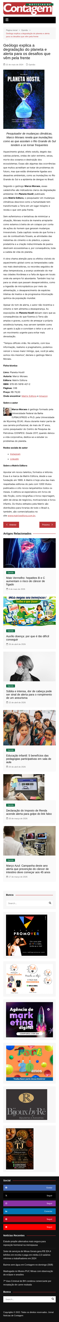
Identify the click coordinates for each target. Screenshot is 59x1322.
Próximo (46, 525)
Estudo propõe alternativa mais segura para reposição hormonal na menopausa (24, 1243)
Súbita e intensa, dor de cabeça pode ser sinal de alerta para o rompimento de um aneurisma (29, 694)
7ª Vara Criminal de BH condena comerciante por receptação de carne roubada (27, 1283)
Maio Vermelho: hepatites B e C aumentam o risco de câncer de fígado (25, 581)
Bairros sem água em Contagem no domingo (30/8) (28, 1265)
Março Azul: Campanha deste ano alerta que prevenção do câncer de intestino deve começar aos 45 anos (28, 869)
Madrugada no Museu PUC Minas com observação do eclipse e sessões (28, 1273)
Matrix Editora (29, 396)
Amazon (43, 396)
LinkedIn (14, 459)
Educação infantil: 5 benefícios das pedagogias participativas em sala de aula (28, 759)
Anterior (12, 525)
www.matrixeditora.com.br (21, 515)
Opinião (32, 64)
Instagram (15, 454)
